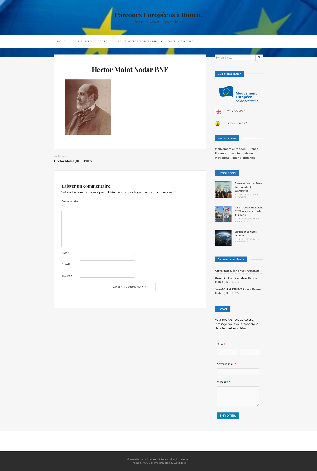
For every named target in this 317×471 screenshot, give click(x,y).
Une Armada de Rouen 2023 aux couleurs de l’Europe (249, 211)
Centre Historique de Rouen (93, 41)
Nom (65, 252)
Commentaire (70, 203)
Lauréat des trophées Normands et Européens (248, 187)
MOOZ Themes (151, 462)
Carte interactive (180, 41)
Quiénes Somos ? (235, 123)
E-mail (66, 264)
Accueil (62, 41)
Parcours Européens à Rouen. (158, 14)
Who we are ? (236, 110)
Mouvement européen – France (236, 149)
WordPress (180, 462)
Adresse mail (226, 363)
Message (223, 381)
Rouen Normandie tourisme (234, 153)
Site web (66, 275)
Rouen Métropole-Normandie (139, 41)
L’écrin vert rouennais (244, 270)
